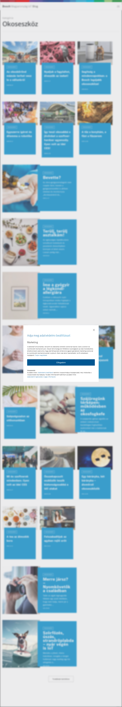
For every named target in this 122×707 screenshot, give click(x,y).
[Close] (93, 330)
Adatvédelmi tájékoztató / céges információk (41, 377)
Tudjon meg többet (41, 355)
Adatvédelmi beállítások (45, 372)
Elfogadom (61, 362)
